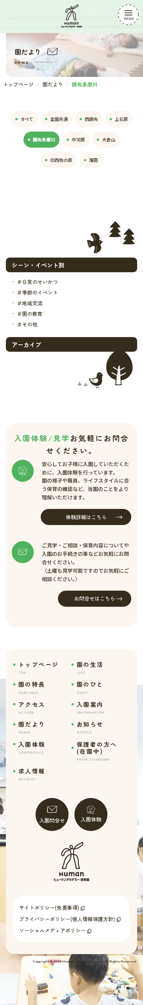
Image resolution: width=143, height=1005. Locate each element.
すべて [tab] (27, 119)
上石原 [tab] (121, 119)
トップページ (18, 84)
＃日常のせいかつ (37, 281)
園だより (53, 84)
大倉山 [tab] (108, 139)
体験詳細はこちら (86, 517)
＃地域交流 (30, 303)
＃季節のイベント (37, 292)
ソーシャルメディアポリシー (52, 930)
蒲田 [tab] (93, 160)
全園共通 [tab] (59, 119)
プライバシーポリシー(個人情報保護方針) (67, 919)
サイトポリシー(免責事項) (49, 907)
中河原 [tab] (78, 139)
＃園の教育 (30, 313)
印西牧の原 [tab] (61, 160)
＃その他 (27, 324)
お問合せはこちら (94, 598)
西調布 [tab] (91, 119)
